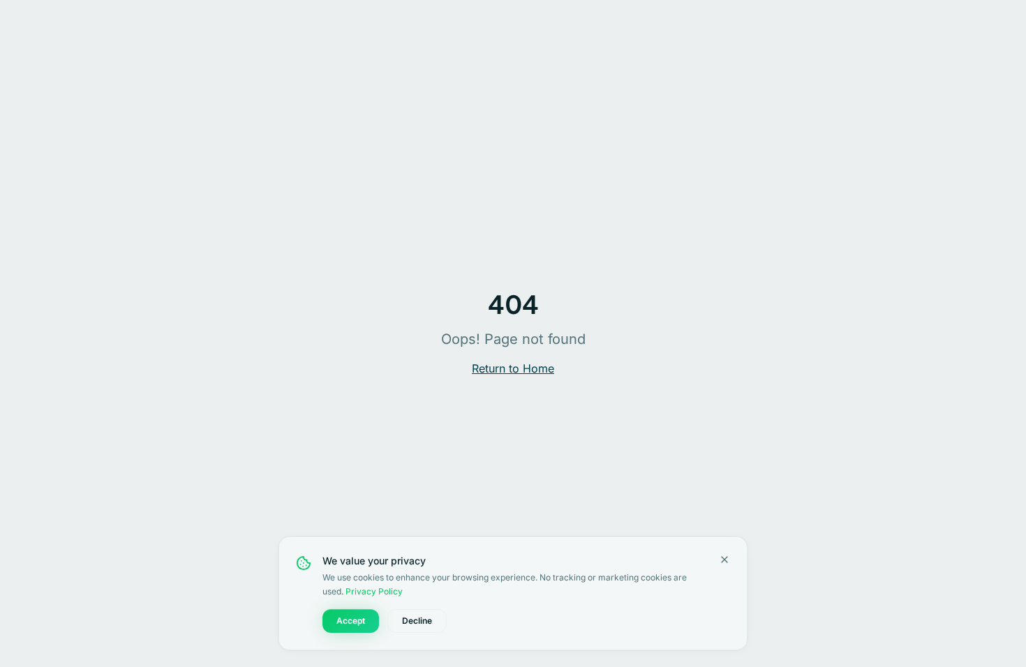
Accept (350, 620)
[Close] (724, 559)
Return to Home (513, 368)
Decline (417, 620)
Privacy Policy (374, 591)
